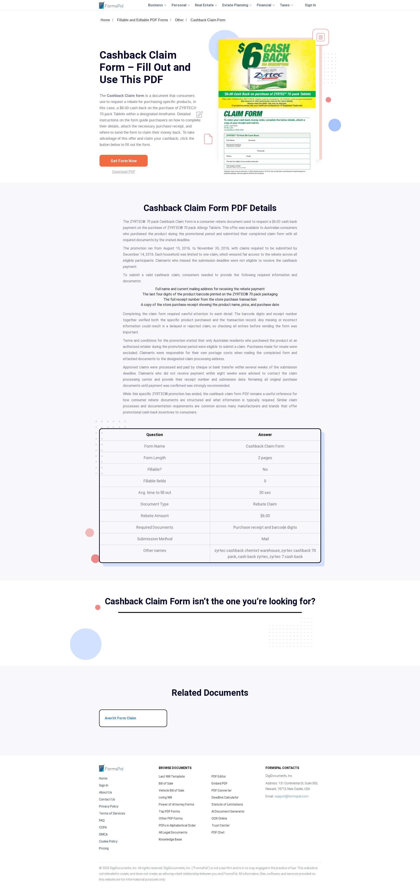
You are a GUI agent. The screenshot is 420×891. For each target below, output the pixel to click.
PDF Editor (219, 776)
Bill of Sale (166, 783)
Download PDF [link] (123, 172)
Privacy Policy (108, 806)
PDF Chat (218, 832)
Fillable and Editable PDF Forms (142, 20)
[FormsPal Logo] (111, 5)
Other (179, 20)
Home (105, 20)
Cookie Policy (108, 841)
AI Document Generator (228, 811)
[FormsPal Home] (111, 768)
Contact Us (107, 799)
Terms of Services (112, 813)
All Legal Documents (173, 832)
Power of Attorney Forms (176, 804)
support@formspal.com (291, 796)
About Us (105, 792)
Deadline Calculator (225, 797)
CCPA (103, 827)
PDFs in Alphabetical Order (177, 825)
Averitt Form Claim (120, 718)
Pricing (104, 848)
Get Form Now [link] (124, 161)
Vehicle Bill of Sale (171, 790)
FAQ (102, 820)
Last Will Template (172, 776)
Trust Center (221, 825)
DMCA (103, 834)
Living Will (165, 797)
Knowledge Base (170, 839)
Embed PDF (220, 783)
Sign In (310, 5)
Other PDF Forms (171, 818)
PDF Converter (222, 790)
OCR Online (219, 818)
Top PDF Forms (169, 811)
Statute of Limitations (227, 804)
